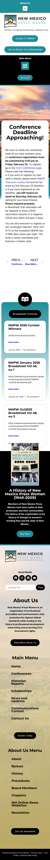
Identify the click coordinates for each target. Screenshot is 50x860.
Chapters (19, 795)
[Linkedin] (28, 578)
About (16, 759)
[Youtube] (34, 578)
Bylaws (17, 766)
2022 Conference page (29, 168)
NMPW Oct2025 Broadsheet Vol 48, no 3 (22, 413)
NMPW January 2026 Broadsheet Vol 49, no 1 (24, 366)
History (17, 773)
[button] (25, 8)
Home (16, 666)
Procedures (21, 781)
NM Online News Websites (25, 804)
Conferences (21, 674)
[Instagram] (22, 578)
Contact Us (20, 718)
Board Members (24, 788)
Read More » (14, 342)
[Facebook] (15, 578)
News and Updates (19, 699)
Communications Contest (25, 709)
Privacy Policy (36, 853)
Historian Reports (18, 682)
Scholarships (21, 691)
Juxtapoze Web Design (28, 855)
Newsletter (20, 813)
